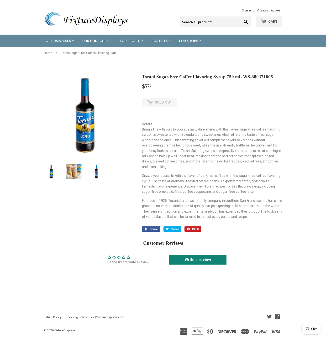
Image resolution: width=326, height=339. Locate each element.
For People (130, 41)
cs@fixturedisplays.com (107, 317)
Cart (273, 21)
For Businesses (58, 41)
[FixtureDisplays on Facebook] (277, 317)
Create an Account (269, 10)
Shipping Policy (76, 317)
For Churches (95, 41)
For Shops (189, 41)
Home (48, 53)
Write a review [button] (198, 259)
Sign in (246, 10)
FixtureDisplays (64, 330)
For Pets (160, 41)
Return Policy (52, 317)
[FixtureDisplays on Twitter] (269, 317)
